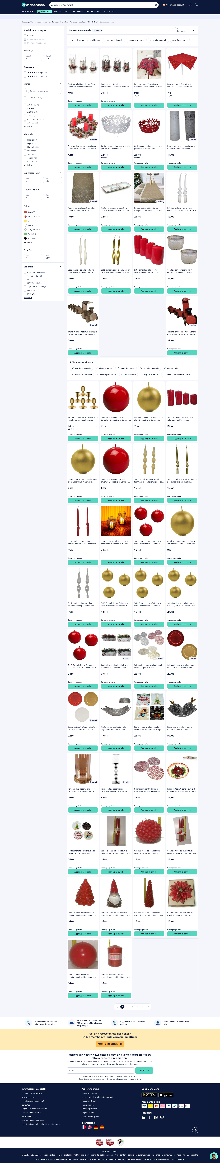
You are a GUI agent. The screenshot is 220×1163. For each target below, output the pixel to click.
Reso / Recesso (28, 1097)
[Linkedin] (144, 1117)
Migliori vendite (88, 1112)
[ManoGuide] (214, 1156)
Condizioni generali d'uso (139, 1155)
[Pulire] (156, 4)
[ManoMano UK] (90, 1127)
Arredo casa (35, 22)
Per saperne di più (134, 1079)
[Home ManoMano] (33, 5)
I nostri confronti (89, 1101)
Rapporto (181, 1155)
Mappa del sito (50, 1155)
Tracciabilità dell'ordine (32, 1093)
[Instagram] (156, 1117)
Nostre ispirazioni (89, 1109)
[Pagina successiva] (148, 1007)
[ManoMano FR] (84, 1127)
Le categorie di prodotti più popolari (97, 1097)
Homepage (26, 22)
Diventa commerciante (31, 1112)
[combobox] (186, 30)
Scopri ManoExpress (90, 1116)
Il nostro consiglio (89, 1093)
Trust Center (120, 1155)
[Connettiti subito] (190, 5)
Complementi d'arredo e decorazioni (54, 22)
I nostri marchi (88, 1105)
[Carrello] (196, 5)
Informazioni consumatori (163, 1155)
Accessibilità (192, 1155)
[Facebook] (150, 1117)
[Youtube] (162, 1117)
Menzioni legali (65, 1155)
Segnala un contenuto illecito (34, 1109)
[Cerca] (52, 5)
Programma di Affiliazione (33, 1120)
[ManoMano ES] (102, 1127)
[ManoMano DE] (96, 1127)
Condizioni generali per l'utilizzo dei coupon (41, 1124)
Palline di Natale (92, 22)
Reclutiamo (26, 1116)
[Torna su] (195, 1130)
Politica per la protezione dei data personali (93, 1155)
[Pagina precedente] (117, 1007)
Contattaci (26, 1105)
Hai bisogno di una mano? (33, 1101)
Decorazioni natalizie (77, 22)
